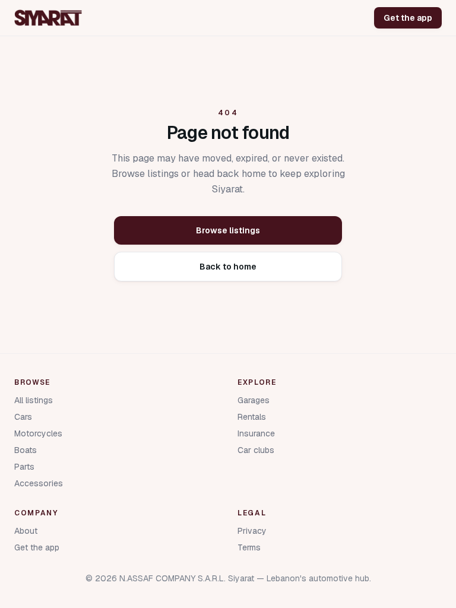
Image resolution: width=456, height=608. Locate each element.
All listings (33, 400)
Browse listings (228, 230)
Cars (23, 416)
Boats (25, 450)
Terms (249, 547)
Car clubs (256, 450)
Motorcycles (38, 433)
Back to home (228, 266)
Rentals (252, 416)
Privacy (252, 530)
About (25, 530)
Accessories (38, 483)
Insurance (256, 433)
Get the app (408, 17)
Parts (24, 466)
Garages (254, 400)
